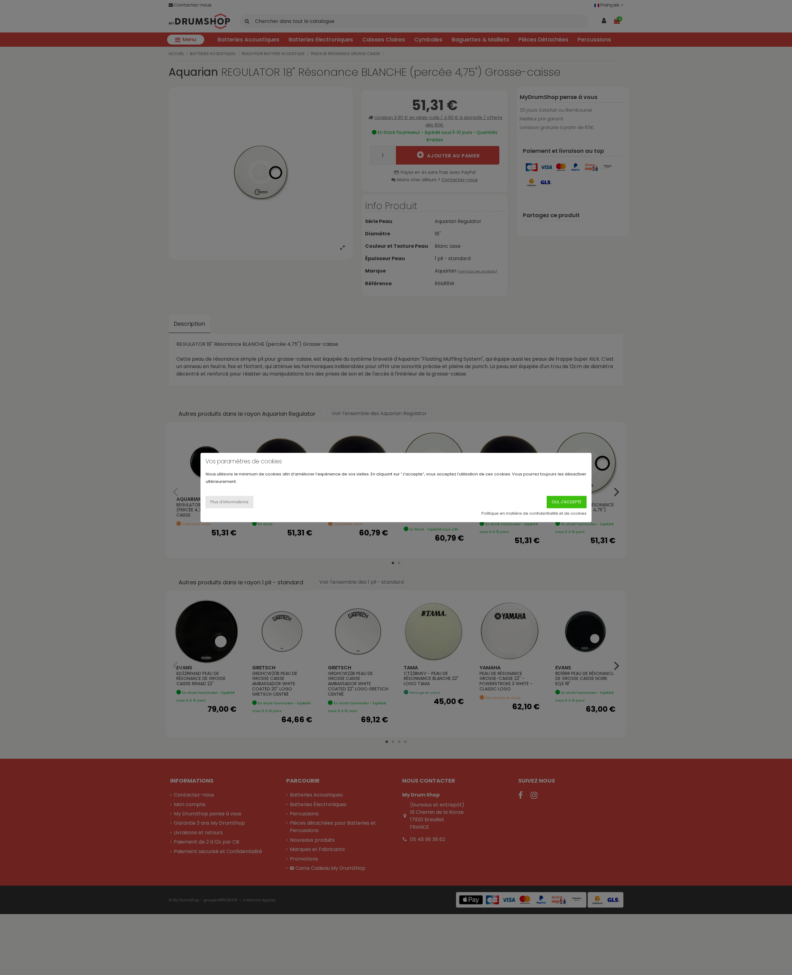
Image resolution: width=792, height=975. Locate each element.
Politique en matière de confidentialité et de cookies (534, 513)
